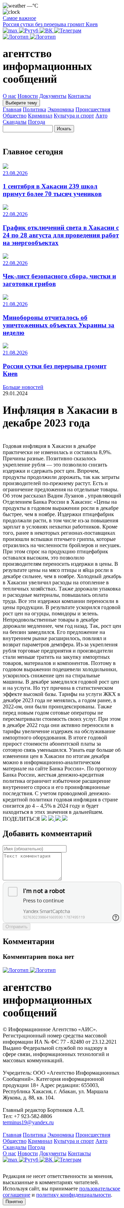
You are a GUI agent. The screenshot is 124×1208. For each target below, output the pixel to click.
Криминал (40, 116)
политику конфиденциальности (73, 1195)
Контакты (79, 96)
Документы (52, 96)
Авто (101, 116)
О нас (9, 96)
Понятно (14, 1201)
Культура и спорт (74, 116)
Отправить (17, 926)
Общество (15, 116)
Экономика (61, 109)
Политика (34, 109)
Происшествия (92, 109)
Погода (36, 122)
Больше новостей (23, 387)
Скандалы (15, 122)
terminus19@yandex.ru (28, 1122)
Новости (28, 96)
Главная (12, 109)
